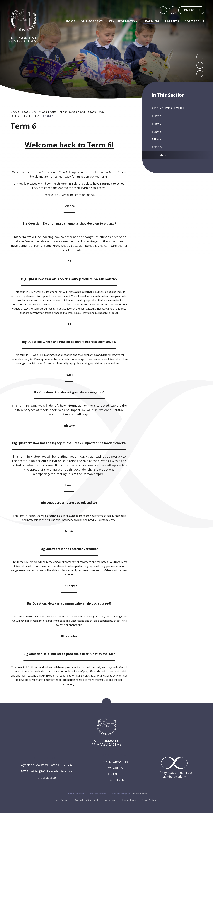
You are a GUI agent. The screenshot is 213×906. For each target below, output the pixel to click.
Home (15, 112)
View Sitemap (62, 800)
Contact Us (115, 774)
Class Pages (47, 112)
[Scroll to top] (106, 703)
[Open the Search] (163, 10)
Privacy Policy (129, 800)
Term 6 (48, 116)
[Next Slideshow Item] (199, 65)
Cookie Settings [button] (149, 800)
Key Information (115, 762)
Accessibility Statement (86, 800)
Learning (29, 112)
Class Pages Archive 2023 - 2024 (82, 112)
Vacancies (115, 768)
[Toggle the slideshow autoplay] (199, 73)
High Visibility (110, 800)
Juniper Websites (140, 793)
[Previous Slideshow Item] (199, 57)
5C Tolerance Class (25, 116)
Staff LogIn (115, 780)
